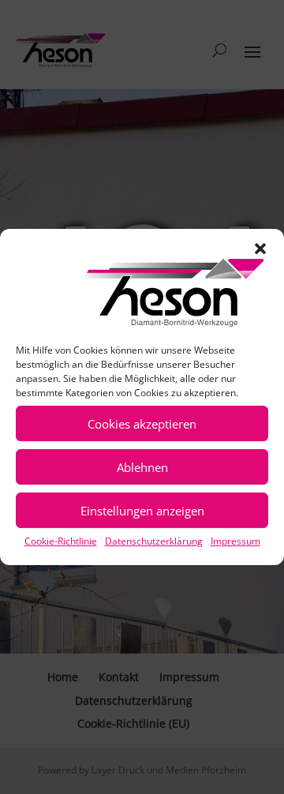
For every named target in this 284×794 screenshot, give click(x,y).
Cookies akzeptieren (142, 424)
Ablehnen (142, 467)
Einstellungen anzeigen (142, 511)
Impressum (235, 541)
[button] (260, 249)
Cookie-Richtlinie (60, 541)
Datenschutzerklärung (154, 541)
